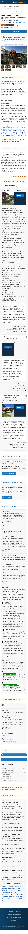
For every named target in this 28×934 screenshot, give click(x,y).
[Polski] (17, 139)
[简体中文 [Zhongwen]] (17, 141)
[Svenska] (2, 141)
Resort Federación (6, 778)
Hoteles (4, 6)
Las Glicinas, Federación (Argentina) (13, 11)
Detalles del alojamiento (19, 37)
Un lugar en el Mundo (6, 130)
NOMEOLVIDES (18, 129)
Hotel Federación (6, 774)
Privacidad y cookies (14, 911)
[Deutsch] (5, 139)
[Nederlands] (15, 139)
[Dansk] (5, 141)
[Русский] (12, 141)
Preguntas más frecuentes (14, 917)
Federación (13, 81)
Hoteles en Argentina (14, 6)
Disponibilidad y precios (8, 36)
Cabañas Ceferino (14, 135)
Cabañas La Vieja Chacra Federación (12, 859)
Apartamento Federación (8, 768)
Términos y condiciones (14, 914)
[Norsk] (22, 139)
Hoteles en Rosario (8, 873)
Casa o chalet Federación (8, 770)
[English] (2, 139)
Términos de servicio (7, 40)
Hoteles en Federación (9, 8)
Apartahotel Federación (7, 772)
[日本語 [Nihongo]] (15, 141)
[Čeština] (7, 141)
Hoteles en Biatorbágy (8, 896)
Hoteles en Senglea (13, 898)
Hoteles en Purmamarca (9, 877)
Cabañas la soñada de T (14, 888)
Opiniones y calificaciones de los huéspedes (13, 39)
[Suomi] (25, 139)
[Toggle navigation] (2, 2)
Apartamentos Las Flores (9, 892)
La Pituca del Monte (14, 132)
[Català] (10, 139)
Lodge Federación (6, 776)
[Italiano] (12, 139)
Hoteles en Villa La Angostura (15, 875)
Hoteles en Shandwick (17, 894)
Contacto (14, 920)
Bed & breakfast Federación (9, 780)
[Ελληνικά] (10, 141)
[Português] (20, 139)
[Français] (7, 139)
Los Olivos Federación (15, 864)
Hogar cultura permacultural (13, 890)
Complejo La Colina (5, 129)
